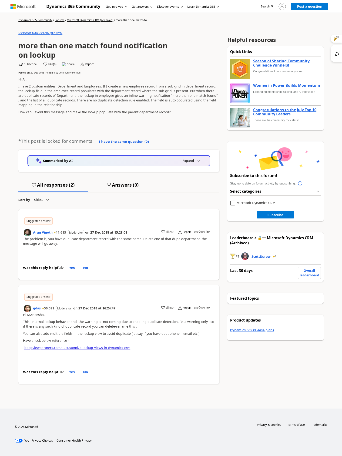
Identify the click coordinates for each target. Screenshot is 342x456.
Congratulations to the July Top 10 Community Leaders (284, 112)
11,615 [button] (61, 232)
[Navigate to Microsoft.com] (23, 6)
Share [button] (71, 64)
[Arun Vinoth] (27, 232)
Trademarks (319, 424)
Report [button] (89, 64)
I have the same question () (124, 141)
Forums (59, 20)
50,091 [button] (49, 308)
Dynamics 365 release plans (252, 330)
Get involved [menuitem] (114, 6)
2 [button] (275, 256)
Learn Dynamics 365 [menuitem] (201, 6)
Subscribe (275, 215)
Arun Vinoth (43, 232)
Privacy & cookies (269, 424)
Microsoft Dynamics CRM (256, 203)
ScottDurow (261, 256)
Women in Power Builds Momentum (286, 86)
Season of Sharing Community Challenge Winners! (281, 63)
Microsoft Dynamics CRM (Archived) (90, 20)
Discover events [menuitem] (168, 6)
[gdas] (27, 308)
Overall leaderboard (309, 272)
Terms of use (296, 424)
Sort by (24, 200)
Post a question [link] (309, 6)
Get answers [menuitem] (140, 6)
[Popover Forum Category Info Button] (300, 183)
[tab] (53, 187)
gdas (37, 308)
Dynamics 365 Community (73, 6)
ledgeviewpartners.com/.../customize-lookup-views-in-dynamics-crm (77, 347)
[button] (267, 6)
